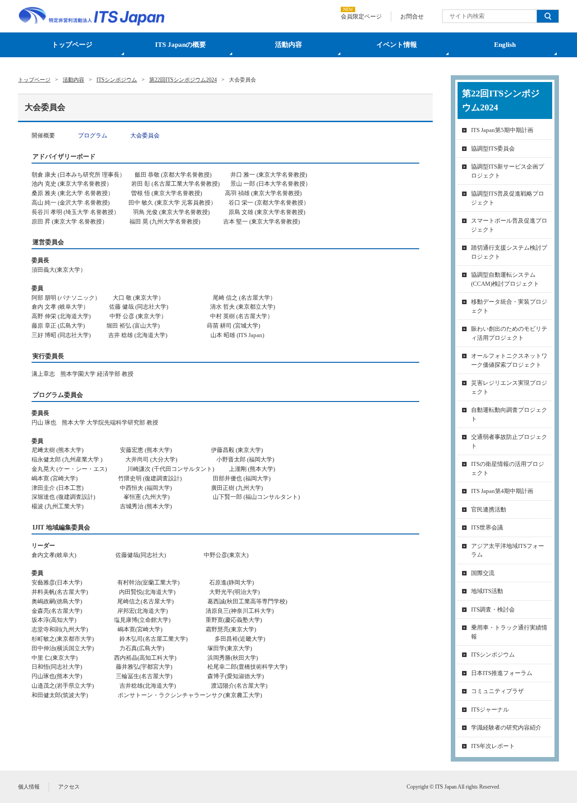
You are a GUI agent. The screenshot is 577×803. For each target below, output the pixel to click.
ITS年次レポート (493, 746)
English (505, 44)
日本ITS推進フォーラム (501, 673)
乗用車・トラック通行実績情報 (509, 632)
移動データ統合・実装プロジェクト (509, 306)
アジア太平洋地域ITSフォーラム (507, 550)
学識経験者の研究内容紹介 (506, 727)
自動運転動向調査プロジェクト (509, 414)
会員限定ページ (361, 16)
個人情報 (29, 787)
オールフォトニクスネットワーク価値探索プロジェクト (509, 360)
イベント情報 (396, 44)
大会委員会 (145, 135)
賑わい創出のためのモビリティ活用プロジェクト (509, 333)
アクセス (69, 787)
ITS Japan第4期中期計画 (502, 491)
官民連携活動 (488, 509)
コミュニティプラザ (497, 691)
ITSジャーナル (490, 709)
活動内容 (288, 44)
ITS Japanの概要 (180, 44)
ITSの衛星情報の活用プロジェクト (507, 468)
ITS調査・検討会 (493, 609)
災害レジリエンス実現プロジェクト (509, 387)
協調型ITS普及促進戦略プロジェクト (507, 198)
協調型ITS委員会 (493, 148)
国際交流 (483, 573)
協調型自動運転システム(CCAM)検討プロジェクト (505, 279)
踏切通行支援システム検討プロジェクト (509, 252)
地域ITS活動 (487, 591)
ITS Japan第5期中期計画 (502, 130)
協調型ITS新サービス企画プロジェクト (507, 171)
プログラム (93, 135)
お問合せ (412, 16)
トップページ (72, 44)
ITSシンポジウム (493, 654)
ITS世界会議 (487, 527)
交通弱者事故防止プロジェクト (509, 441)
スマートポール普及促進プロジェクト (509, 225)
